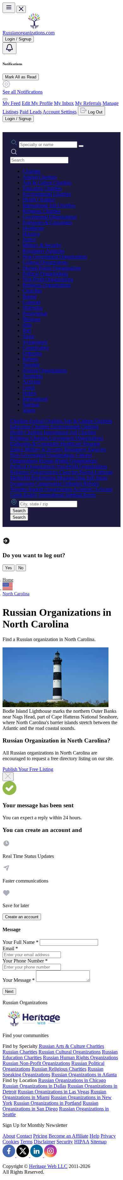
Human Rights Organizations (52, 268)
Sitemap (99, 1141)
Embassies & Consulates (47, 222)
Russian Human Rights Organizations (80, 1057)
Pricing (40, 1136)
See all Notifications (23, 92)
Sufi (27, 330)
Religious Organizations (47, 285)
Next (9, 991)
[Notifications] (9, 48)
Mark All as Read (20, 77)
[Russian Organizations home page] (34, 27)
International (35, 398)
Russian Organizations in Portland (47, 1103)
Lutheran (32, 302)
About (9, 1136)
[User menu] (5, 99)
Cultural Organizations (45, 262)
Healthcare (33, 228)
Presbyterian (35, 313)
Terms (26, 1141)
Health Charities (39, 199)
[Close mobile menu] (21, 9)
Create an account (21, 916)
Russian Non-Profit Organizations (36, 1063)
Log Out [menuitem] (94, 112)
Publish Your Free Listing (28, 769)
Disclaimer (44, 1141)
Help (94, 1136)
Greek (29, 387)
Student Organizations (45, 370)
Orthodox (32, 353)
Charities (31, 171)
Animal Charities (39, 177)
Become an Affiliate (68, 1136)
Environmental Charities (47, 194)
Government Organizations (50, 216)
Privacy (108, 1136)
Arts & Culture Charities (47, 182)
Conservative (36, 347)
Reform (30, 359)
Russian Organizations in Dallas (34, 1086)
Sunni (28, 336)
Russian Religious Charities (59, 1069)
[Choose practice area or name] (81, 146)
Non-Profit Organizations (48, 279)
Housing (31, 233)
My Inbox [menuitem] (64, 103)
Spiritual (31, 404)
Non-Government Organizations (55, 256)
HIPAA (81, 1141)
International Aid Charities (49, 205)
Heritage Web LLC (48, 1166)
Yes (8, 568)
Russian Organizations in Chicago (72, 1080)
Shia (27, 324)
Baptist (30, 296)
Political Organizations (45, 273)
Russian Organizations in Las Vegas (53, 1091)
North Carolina (16, 593)
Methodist (33, 307)
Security (64, 1141)
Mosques (32, 319)
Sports (29, 410)
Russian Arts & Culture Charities (71, 1046)
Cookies (11, 1141)
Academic (33, 376)
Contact (24, 1136)
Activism (32, 381)
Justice (29, 239)
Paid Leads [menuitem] (31, 111)
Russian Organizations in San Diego (50, 1105)
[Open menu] (9, 8)
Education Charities (42, 188)
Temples (31, 364)
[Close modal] (8, 776)
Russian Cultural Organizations (69, 1052)
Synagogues (35, 342)
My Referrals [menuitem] (88, 103)
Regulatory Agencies (43, 251)
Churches (32, 290)
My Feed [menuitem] (11, 103)
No (20, 568)
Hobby (30, 393)
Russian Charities (20, 1052)
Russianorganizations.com (29, 32)
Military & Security (42, 245)
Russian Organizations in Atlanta (84, 1074)
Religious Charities (42, 211)
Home (8, 580)
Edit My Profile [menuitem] (37, 103)
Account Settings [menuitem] (60, 111)
